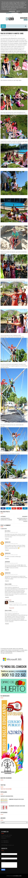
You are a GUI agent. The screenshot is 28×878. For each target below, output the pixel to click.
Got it (18, 11)
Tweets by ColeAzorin (6, 789)
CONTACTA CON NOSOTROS (7, 796)
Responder (7, 538)
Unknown (7, 542)
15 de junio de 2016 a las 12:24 (16, 603)
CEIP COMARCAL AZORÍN (17, 875)
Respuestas (8, 600)
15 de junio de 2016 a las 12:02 (11, 612)
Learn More (12, 11)
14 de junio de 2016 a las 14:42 (11, 574)
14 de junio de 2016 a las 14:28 (11, 563)
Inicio (3, 26)
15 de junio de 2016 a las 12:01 (11, 585)
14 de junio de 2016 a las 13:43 (11, 554)
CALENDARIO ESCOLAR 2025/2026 (17, 806)
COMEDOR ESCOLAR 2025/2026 (16, 799)
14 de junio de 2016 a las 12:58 (11, 532)
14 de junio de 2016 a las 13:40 (11, 543)
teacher (11, 601)
